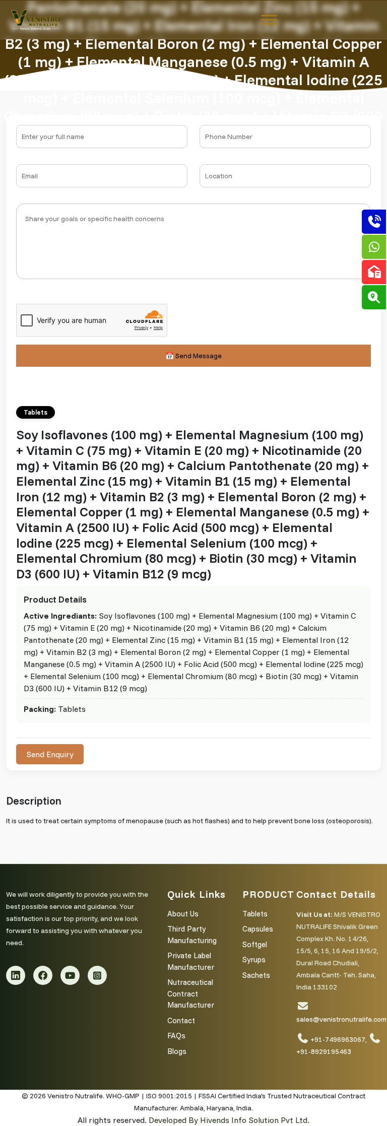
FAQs (176, 1035)
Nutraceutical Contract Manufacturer (190, 993)
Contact (181, 1020)
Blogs (176, 1051)
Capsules (257, 929)
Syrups (254, 959)
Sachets (256, 975)
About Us (183, 913)
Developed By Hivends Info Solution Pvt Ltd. (229, 1120)
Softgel (254, 944)
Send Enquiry (50, 754)
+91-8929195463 (323, 1051)
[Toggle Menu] (269, 19)
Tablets (255, 913)
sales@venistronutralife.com (341, 1019)
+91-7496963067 (337, 1039)
